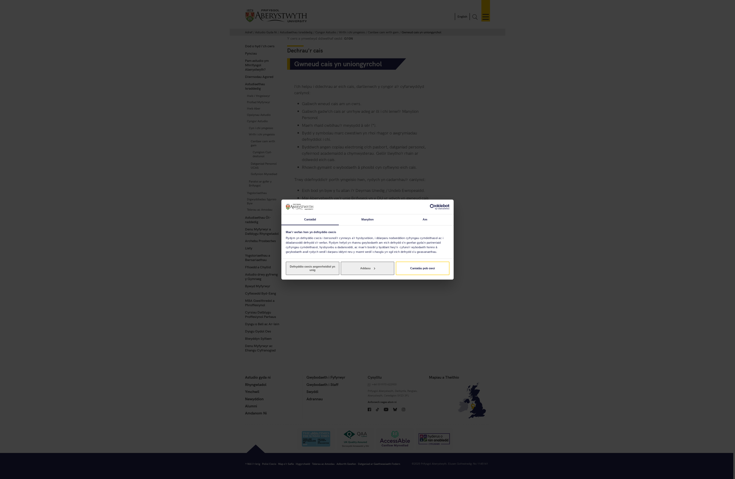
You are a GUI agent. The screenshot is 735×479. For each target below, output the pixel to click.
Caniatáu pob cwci (422, 268)
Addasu (365, 268)
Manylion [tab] (367, 219)
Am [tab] (425, 219)
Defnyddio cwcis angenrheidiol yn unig (312, 268)
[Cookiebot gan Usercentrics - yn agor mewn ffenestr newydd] (432, 207)
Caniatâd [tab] (310, 219)
